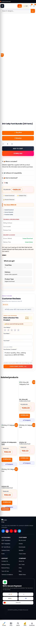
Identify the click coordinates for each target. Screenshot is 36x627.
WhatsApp (6, 92)
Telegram (28, 92)
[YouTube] (11, 531)
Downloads (22, 547)
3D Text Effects (5, 547)
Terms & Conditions (7, 574)
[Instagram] (7, 531)
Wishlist (21, 550)
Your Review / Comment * (10, 349)
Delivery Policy (5, 564)
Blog (20, 571)
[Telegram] (19, 531)
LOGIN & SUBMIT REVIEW (16, 366)
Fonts (3, 553)
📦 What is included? (10, 161)
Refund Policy (5, 568)
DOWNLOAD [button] (24, 415)
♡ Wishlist (18, 138)
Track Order (22, 553)
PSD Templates (5, 543)
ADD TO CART (18, 148)
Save (5, 95)
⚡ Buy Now (18, 132)
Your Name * (7, 333)
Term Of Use (5, 571)
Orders (21, 543)
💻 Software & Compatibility (13, 173)
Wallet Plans (22, 574)
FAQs (20, 568)
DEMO (4, 255)
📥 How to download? (11, 178)
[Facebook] (3, 531)
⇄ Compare (27, 420)
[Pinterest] (15, 531)
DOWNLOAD (18, 153)
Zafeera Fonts (5, 550)
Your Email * (8, 344)
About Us (21, 561)
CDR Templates (5, 540)
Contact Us (4, 561)
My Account (22, 540)
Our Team (22, 564)
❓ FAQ (6, 183)
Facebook (17, 92)
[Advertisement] (18, 33)
